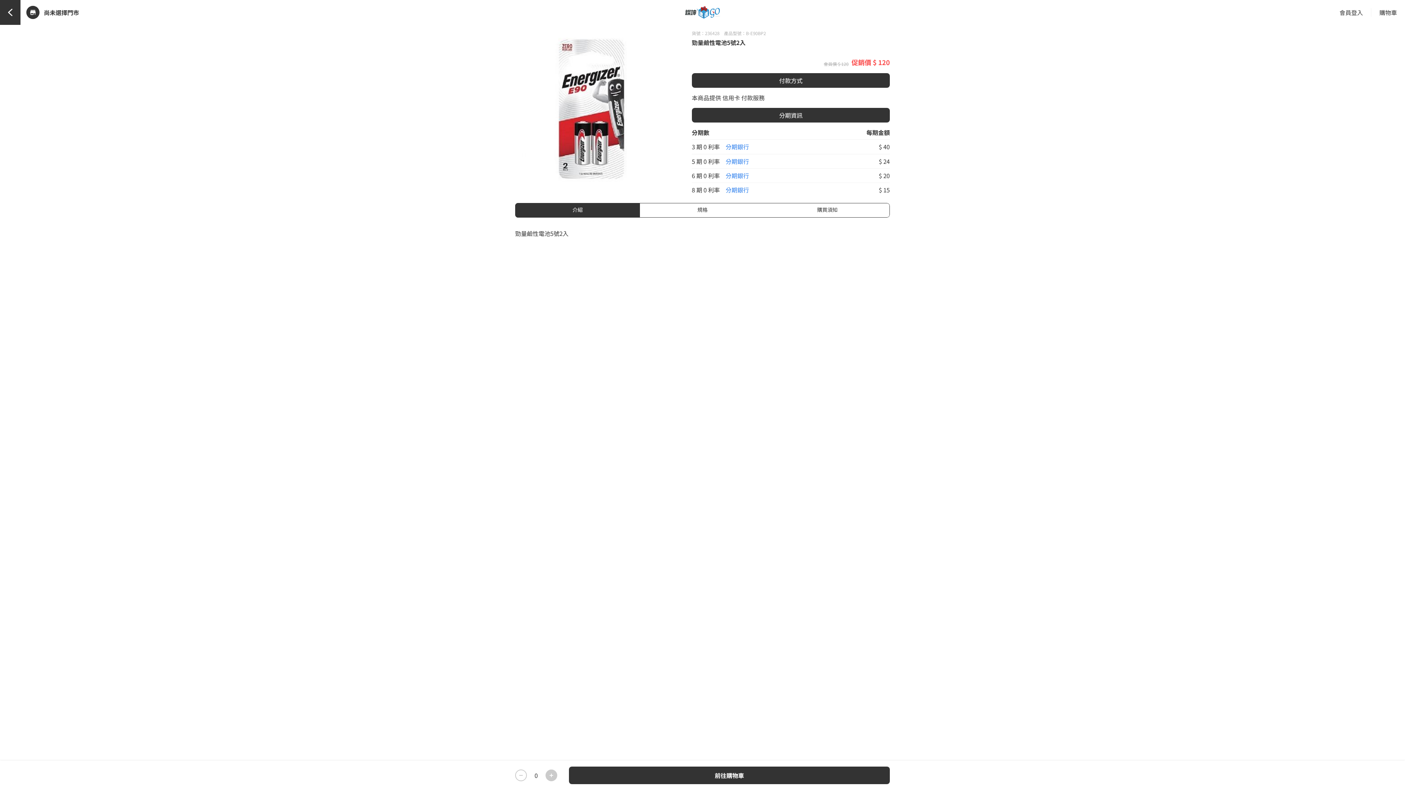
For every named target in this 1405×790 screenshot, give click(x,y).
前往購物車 (729, 775)
